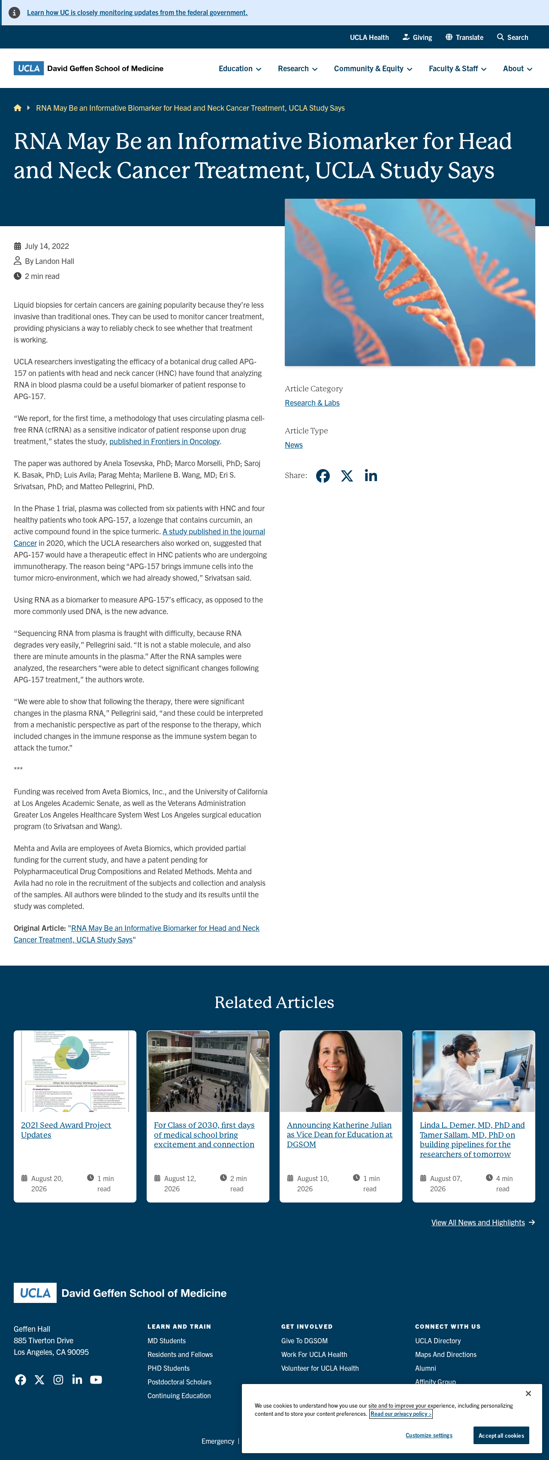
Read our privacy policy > (401, 1414)
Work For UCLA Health (314, 1354)
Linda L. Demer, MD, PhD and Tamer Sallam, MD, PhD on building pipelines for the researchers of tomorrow (472, 1140)
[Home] (17, 107)
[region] (392, 1418)
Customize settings (429, 1435)
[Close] (528, 1393)
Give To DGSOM (304, 1340)
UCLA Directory (438, 1340)
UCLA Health (369, 37)
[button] (464, 36)
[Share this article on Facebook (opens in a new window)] (323, 476)
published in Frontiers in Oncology (164, 441)
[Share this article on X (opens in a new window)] (347, 476)
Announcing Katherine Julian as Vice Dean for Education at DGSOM (340, 1135)
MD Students (167, 1340)
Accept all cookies (501, 1435)
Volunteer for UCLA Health (320, 1367)
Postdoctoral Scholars (179, 1381)
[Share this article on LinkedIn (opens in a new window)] (371, 476)
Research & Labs (312, 402)
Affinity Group (435, 1381)
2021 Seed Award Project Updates (66, 1130)
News (294, 444)
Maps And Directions (446, 1354)
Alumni (425, 1367)
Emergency (218, 1440)
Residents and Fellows (180, 1354)
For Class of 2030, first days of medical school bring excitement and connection (204, 1135)
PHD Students (169, 1367)
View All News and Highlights (478, 1222)
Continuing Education (179, 1395)
